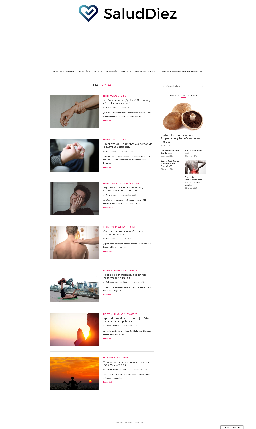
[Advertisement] (128, 44)
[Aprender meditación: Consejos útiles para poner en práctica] (74, 329)
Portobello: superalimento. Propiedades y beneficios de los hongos (180, 138)
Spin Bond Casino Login (193, 151)
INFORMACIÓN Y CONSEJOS (115, 227)
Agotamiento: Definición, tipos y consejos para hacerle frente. (123, 189)
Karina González (112, 326)
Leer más (107, 120)
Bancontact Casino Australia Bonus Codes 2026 (170, 163)
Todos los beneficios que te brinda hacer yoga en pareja (124, 276)
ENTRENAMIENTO (110, 358)
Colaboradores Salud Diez (116, 282)
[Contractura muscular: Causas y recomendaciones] (74, 242)
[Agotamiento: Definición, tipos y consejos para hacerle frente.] (74, 198)
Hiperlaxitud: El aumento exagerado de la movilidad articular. (127, 145)
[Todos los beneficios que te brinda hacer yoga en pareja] (74, 286)
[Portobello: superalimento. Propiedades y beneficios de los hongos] (183, 117)
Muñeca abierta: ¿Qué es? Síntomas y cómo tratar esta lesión (126, 102)
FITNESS (125, 71)
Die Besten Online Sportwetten (170, 151)
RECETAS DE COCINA (145, 71)
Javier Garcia (111, 107)
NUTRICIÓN (83, 71)
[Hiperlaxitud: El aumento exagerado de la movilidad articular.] (74, 155)
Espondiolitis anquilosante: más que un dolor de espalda (193, 181)
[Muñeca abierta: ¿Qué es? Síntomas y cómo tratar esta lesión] (74, 111)
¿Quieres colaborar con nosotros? (179, 71)
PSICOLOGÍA (111, 71)
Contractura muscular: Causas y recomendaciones (123, 233)
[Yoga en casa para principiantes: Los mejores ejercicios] (74, 373)
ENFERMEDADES (110, 96)
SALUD (97, 71)
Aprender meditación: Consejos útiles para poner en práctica (126, 320)
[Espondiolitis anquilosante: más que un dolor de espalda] (195, 167)
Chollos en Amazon (63, 71)
